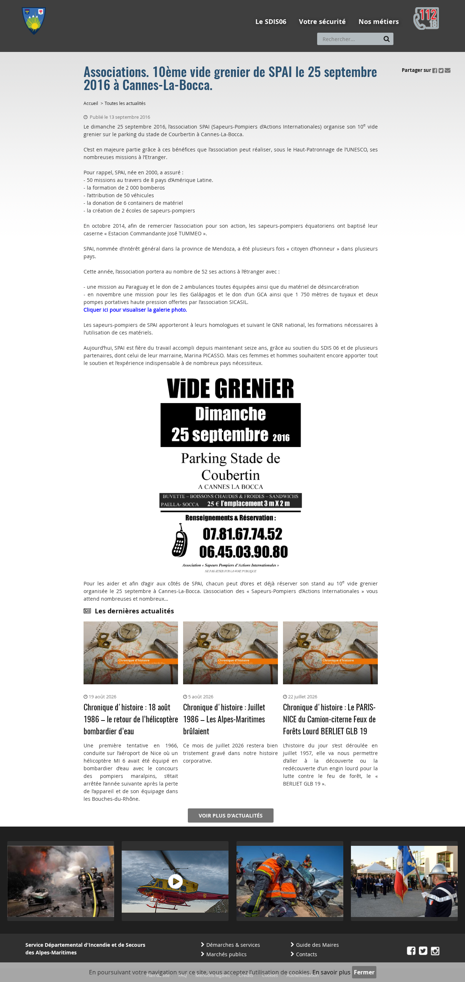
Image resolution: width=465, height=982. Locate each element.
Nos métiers (379, 21)
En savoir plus (331, 972)
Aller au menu (36, 3)
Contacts (306, 954)
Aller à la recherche (120, 3)
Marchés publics (226, 954)
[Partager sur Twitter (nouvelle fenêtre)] (441, 70)
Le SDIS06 (270, 21)
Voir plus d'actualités (231, 815)
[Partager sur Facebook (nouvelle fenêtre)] (434, 70)
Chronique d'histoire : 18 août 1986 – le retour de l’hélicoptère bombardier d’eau (131, 720)
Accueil (91, 103)
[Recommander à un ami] (447, 70)
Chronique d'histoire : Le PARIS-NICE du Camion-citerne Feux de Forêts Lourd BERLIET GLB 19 (329, 720)
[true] (387, 39)
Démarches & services (233, 944)
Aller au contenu (75, 3)
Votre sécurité (322, 21)
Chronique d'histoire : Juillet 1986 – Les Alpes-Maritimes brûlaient (224, 720)
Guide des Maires (317, 944)
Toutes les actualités (125, 103)
